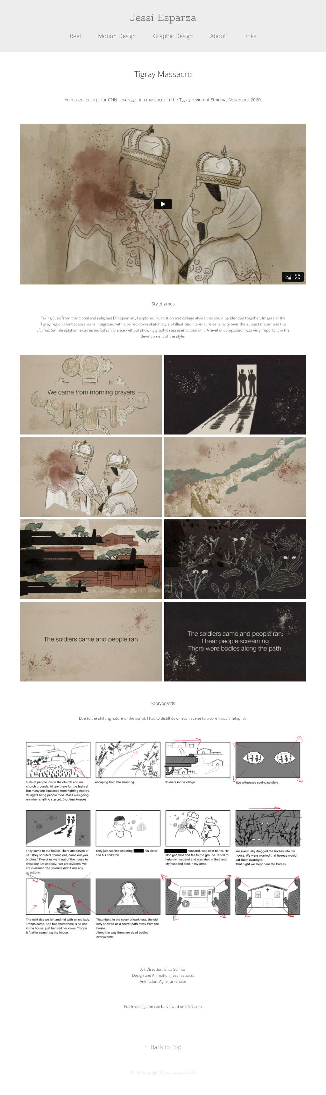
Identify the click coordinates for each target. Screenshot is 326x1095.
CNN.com (193, 1006)
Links (249, 36)
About (218, 36)
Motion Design (117, 36)
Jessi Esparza (163, 17)
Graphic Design (173, 36)
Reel (75, 36)
